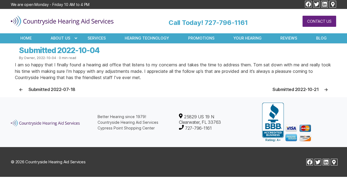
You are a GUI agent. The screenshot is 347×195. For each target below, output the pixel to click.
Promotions (201, 38)
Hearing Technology (147, 38)
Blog (321, 38)
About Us (60, 38)
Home (26, 38)
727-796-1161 (226, 23)
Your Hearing (247, 38)
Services (97, 38)
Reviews (288, 38)
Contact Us (319, 21)
